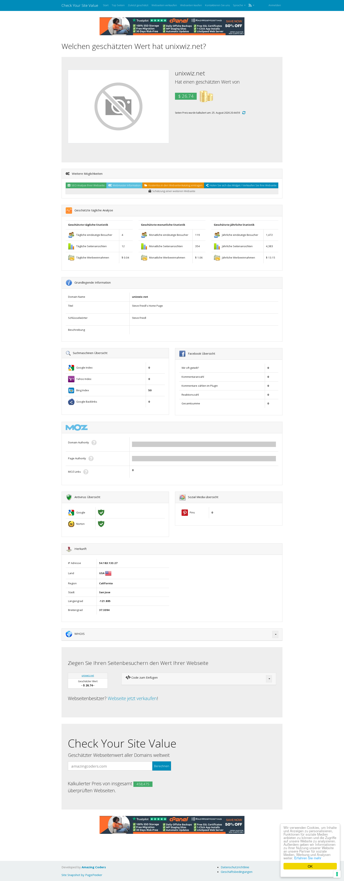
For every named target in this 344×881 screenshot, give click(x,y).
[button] (251, 5)
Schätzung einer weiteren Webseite (173, 191)
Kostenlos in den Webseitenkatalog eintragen (174, 185)
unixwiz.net (88, 675)
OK (310, 866)
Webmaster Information (126, 185)
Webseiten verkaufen (164, 5)
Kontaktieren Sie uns (217, 5)
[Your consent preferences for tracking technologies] (337, 874)
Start (105, 5)
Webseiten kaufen (191, 5)
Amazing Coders (94, 867)
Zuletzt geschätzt (138, 5)
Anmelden (275, 5)
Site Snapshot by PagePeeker (82, 875)
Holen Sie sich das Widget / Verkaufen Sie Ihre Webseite (242, 185)
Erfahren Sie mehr (307, 857)
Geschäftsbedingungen (236, 872)
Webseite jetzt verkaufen (132, 698)
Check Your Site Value (80, 5)
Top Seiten (118, 5)
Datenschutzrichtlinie (235, 867)
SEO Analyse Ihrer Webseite (87, 185)
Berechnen (161, 766)
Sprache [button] (238, 5)
